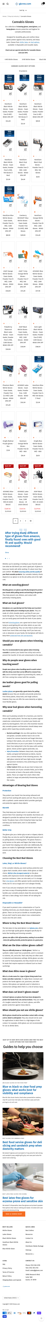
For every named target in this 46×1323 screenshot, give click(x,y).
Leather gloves (8, 691)
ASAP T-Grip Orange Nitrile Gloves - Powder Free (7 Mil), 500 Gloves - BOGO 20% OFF (23, 279)
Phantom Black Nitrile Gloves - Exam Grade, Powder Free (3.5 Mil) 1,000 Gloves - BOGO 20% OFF (8, 393)
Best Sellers (30, 1230)
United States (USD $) (10, 1298)
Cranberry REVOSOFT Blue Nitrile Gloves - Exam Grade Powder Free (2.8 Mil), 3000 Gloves (23, 223)
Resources (29, 1234)
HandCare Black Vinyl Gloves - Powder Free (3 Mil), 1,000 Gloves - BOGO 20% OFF (23, 167)
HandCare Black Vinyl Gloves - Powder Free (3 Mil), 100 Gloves (38, 166)
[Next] (30, 520)
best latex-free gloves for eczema (15, 1194)
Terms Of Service (8, 1272)
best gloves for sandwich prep (13, 1138)
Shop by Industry (13, 16)
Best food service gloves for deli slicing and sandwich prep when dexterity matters (22, 1146)
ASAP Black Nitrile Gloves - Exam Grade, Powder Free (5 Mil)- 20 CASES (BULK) (38, 498)
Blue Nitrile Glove (9, 1249)
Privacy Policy (7, 1268)
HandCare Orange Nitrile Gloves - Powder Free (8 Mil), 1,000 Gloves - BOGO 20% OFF (38, 223)
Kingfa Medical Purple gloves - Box (8, 443)
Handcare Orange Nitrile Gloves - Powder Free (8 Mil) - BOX (23, 446)
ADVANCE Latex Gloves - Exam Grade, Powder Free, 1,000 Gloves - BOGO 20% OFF (23, 391)
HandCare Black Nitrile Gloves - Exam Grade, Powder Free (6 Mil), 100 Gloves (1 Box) (23, 112)
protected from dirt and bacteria (21, 636)
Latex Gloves (7, 1234)
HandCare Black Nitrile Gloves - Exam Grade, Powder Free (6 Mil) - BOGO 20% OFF (8, 110)
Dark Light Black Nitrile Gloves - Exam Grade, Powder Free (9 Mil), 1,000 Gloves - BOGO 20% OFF (38, 335)
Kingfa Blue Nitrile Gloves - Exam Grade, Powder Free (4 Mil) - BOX (38, 446)
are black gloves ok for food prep (15, 1083)
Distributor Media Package (34, 1246)
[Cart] (42, 4)
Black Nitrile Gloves (9, 1238)
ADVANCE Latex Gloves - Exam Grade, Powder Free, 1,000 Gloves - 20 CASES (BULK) (23, 498)
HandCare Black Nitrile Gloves (10, 1243)
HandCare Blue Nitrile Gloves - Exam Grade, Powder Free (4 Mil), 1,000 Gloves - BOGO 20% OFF (8, 223)
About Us (29, 1242)
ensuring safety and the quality (29, 572)
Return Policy (7, 1276)
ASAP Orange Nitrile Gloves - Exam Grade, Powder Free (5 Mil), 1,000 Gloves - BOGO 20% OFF (8, 279)
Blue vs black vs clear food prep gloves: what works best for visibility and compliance (22, 1090)
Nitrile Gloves (7, 1230)
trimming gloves (14, 623)
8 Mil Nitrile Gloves (28, 59)
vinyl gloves (10, 881)
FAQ (4, 1264)
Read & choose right (14, 1214)
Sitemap (28, 1250)
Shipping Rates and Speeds (12, 1280)
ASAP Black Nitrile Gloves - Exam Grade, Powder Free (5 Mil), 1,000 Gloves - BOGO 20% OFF (23, 335)
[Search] (8, 4)
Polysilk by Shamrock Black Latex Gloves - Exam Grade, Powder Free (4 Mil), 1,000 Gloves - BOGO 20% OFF (8, 336)
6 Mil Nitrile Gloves (11, 59)
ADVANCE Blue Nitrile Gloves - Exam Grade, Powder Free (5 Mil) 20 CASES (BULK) (8, 498)
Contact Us (29, 1238)
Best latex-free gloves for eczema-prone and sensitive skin (23, 1199)
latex (26, 42)
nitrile (22, 42)
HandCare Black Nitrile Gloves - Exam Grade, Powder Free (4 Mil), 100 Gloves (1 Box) (8, 167)
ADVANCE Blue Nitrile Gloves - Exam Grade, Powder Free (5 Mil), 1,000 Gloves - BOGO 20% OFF (38, 279)
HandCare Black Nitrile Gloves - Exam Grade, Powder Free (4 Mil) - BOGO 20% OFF (38, 110)
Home (4, 16)
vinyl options (34, 42)
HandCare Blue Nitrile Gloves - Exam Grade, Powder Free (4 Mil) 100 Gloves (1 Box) (38, 391)
